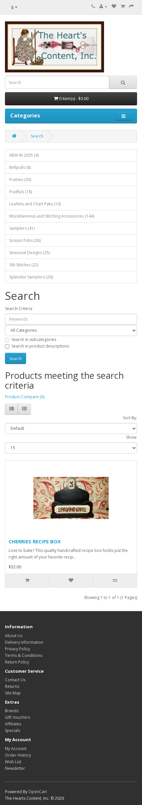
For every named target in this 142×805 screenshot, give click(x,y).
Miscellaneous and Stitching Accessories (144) (51, 216)
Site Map (13, 693)
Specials (12, 730)
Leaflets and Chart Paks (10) (35, 204)
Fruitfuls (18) (20, 192)
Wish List (13, 762)
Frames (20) (20, 179)
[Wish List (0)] (114, 6)
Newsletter (15, 768)
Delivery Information (24, 642)
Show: (131, 437)
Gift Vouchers (17, 717)
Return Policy (17, 662)
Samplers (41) (22, 228)
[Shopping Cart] (123, 6)
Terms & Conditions (23, 655)
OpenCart (37, 791)
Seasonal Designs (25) (29, 252)
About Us (13, 635)
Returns (12, 686)
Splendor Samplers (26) (31, 277)
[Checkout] (131, 6)
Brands (11, 711)
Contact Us (15, 680)
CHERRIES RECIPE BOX (35, 541)
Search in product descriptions (40, 346)
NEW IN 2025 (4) (24, 155)
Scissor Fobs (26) (25, 240)
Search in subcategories (34, 339)
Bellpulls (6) (20, 167)
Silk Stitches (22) (23, 265)
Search (37, 136)
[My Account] (103, 6)
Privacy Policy (17, 649)
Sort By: (130, 418)
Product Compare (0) (24, 397)
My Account (15, 748)
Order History (18, 755)
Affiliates (13, 724)
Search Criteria (18, 308)
